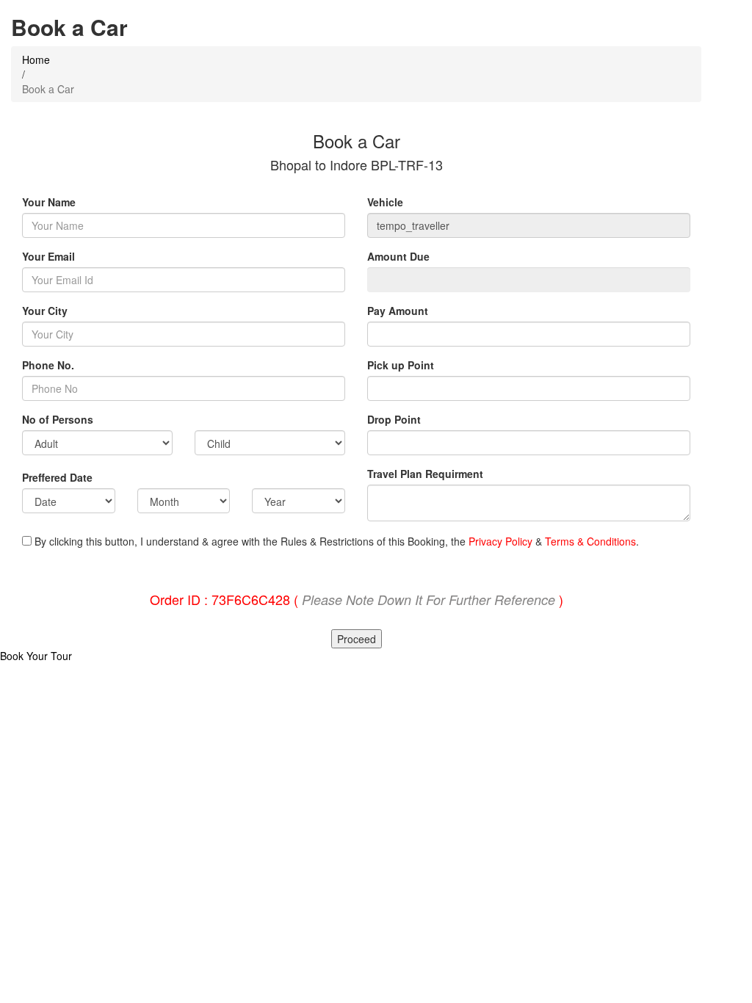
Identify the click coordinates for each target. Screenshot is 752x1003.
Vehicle (385, 202)
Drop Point (394, 419)
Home (36, 59)
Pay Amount (399, 310)
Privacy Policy (500, 541)
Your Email (48, 256)
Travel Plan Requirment (425, 473)
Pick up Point (400, 365)
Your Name (49, 202)
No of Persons (57, 419)
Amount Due (400, 256)
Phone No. (48, 365)
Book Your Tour (36, 655)
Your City (45, 310)
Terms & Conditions (590, 541)
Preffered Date (57, 477)
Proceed (356, 638)
